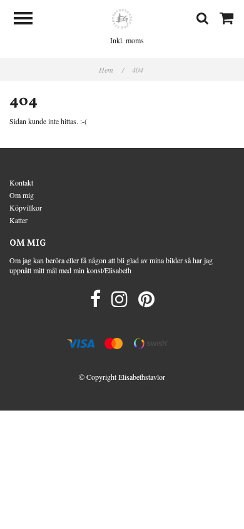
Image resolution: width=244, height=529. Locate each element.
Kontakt (21, 182)
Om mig (21, 195)
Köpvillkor (25, 207)
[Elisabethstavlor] (122, 18)
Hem (111, 70)
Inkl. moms (127, 40)
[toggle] (29, 20)
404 (139, 70)
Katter (18, 220)
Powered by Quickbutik (122, 387)
